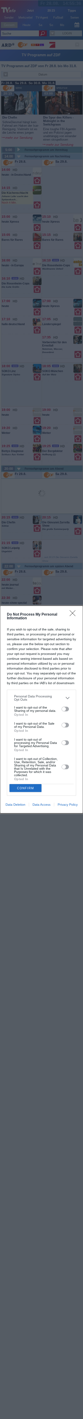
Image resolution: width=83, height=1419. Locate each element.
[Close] (74, 614)
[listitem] (41, 698)
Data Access (41, 804)
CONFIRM (25, 788)
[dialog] (41, 709)
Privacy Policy (68, 804)
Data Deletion (15, 804)
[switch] (65, 709)
